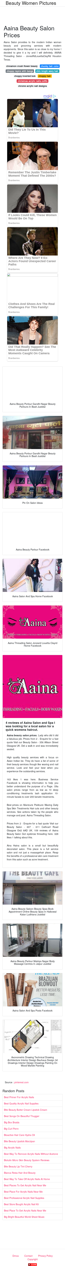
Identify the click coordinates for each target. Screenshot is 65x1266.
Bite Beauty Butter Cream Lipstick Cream (25, 1109)
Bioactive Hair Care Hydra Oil (19, 1135)
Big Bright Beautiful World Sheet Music (24, 1216)
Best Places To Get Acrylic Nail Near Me (25, 1185)
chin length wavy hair (47, 71)
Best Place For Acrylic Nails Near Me (23, 1191)
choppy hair (44, 76)
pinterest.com (21, 1082)
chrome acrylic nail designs (32, 85)
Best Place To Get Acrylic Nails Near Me (25, 1210)
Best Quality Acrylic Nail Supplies (21, 1103)
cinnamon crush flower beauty (22, 66)
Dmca (15, 1255)
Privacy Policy (45, 1255)
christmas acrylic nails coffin (33, 81)
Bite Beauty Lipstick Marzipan (19, 1141)
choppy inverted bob (25, 76)
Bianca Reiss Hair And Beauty (20, 1172)
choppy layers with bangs (20, 71)
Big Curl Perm (11, 1128)
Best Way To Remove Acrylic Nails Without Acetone (31, 1153)
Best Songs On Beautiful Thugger (21, 1116)
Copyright (33, 1259)
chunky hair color (50, 66)
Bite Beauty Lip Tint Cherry (18, 1166)
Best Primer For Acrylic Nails (19, 1097)
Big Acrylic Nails (12, 1147)
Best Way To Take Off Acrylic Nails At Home (27, 1179)
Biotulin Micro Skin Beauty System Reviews (26, 1160)
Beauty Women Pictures (31, 3)
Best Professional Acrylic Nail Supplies (24, 1198)
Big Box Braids (11, 1122)
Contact (28, 1255)
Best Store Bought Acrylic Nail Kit (21, 1204)
